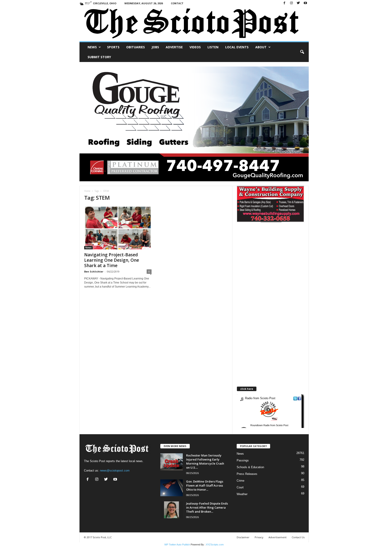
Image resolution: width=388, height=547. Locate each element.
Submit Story (99, 57)
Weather (242, 494)
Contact (177, 3)
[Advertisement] (274, 266)
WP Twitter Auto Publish (177, 544)
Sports (113, 47)
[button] (302, 52)
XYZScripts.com (215, 544)
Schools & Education (250, 467)
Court (240, 487)
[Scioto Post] (194, 24)
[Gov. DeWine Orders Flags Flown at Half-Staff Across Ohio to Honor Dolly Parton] (171, 487)
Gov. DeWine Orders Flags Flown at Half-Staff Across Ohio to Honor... (204, 485)
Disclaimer (243, 537)
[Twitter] (298, 3)
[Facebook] (284, 3)
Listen (212, 47)
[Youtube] (305, 3)
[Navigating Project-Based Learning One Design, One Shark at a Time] (118, 227)
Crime (240, 480)
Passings (243, 460)
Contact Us (298, 537)
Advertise (174, 47)
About (261, 47)
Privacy (259, 537)
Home (87, 191)
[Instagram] (291, 3)
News (92, 47)
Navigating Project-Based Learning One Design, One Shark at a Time (111, 260)
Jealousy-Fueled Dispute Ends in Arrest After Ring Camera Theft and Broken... (207, 507)
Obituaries (135, 47)
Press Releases (247, 474)
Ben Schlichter (93, 271)
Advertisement (278, 537)
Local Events (237, 47)
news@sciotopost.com (115, 470)
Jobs (155, 47)
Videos (195, 47)
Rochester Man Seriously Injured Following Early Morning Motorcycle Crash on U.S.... (205, 461)
